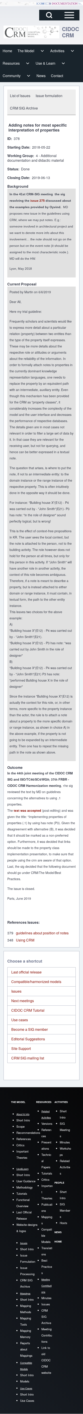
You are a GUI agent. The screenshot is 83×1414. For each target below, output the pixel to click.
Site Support (21, 1048)
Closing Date (18, 178)
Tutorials (21, 1193)
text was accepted (27, 810)
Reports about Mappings (26, 1349)
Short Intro (23, 1120)
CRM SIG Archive (46, 1316)
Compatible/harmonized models (36, 981)
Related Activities (65, 1167)
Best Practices (46, 1266)
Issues (16, 991)
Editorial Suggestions (28, 1038)
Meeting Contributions (46, 1335)
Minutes (46, 1298)
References (23, 1139)
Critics (20, 1145)
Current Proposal (21, 284)
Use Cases (27, 1400)
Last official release (26, 972)
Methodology (24, 1187)
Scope (20, 1126)
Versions (46, 1123)
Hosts (63, 1223)
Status (12, 169)
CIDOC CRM (70, 32)
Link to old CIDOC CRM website (46, 1360)
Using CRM (25, 940)
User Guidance (25, 1181)
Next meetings (22, 1000)
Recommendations (28, 1133)
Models (24, 1381)
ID (9, 138)
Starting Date (18, 147)
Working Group (20, 156)
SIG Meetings (65, 1129)
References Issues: (23, 922)
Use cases (19, 1019)
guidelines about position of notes (42, 932)
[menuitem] (7, 51)
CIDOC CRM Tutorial (27, 1010)
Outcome (15, 767)
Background (17, 186)
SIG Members (65, 1210)
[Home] (31, 32)
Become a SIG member (29, 1029)
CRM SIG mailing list (27, 1058)
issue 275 (37, 200)
